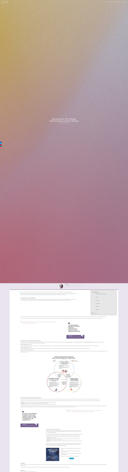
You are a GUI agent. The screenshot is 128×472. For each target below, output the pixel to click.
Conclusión (97, 306)
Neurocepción (97, 300)
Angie (60, 122)
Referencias (97, 309)
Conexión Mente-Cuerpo (66, 122)
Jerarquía (97, 297)
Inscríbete (71, 458)
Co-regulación (98, 303)
